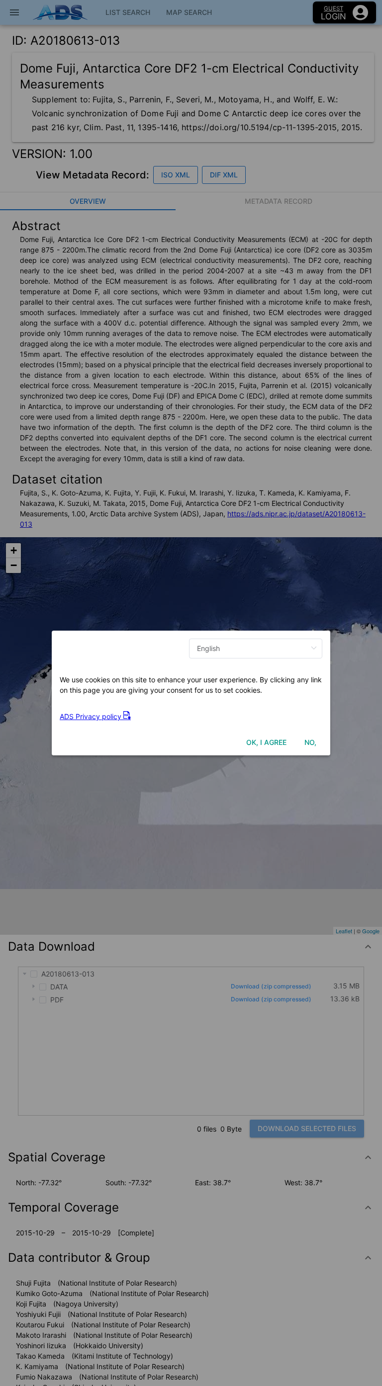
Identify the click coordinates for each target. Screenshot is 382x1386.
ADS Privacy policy (91, 716)
